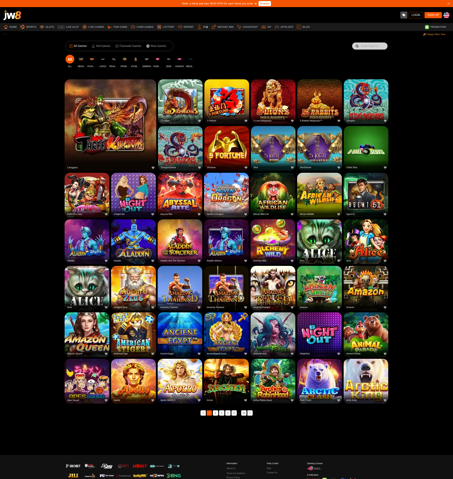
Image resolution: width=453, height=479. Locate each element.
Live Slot (72, 26)
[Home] (12, 15)
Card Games (145, 26)
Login (416, 14)
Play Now (110, 124)
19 (244, 413)
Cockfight (250, 26)
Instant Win (225, 26)
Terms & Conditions (235, 473)
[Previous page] (203, 413)
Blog (306, 26)
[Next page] (250, 413)
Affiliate (286, 26)
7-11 (205, 26)
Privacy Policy (233, 477)
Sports (31, 26)
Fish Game (120, 26)
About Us (230, 468)
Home (13, 26)
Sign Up (433, 14)
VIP (269, 26)
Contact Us (272, 472)
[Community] (403, 15)
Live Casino (96, 26)
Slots (50, 26)
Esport (189, 26)
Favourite (110, 116)
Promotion (438, 26)
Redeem (264, 3)
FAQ (269, 468)
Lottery (168, 26)
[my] (446, 15)
